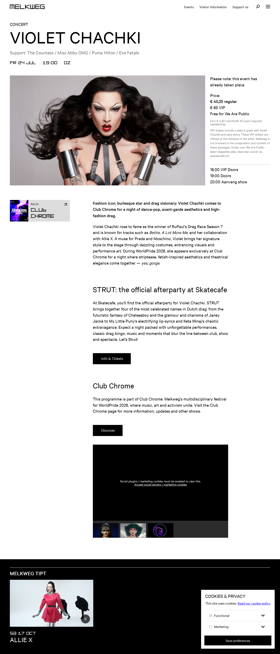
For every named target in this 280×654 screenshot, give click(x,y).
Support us (240, 7)
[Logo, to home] (27, 7)
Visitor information (213, 7)
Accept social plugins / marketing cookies (160, 484)
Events (189, 7)
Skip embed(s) (208, 433)
